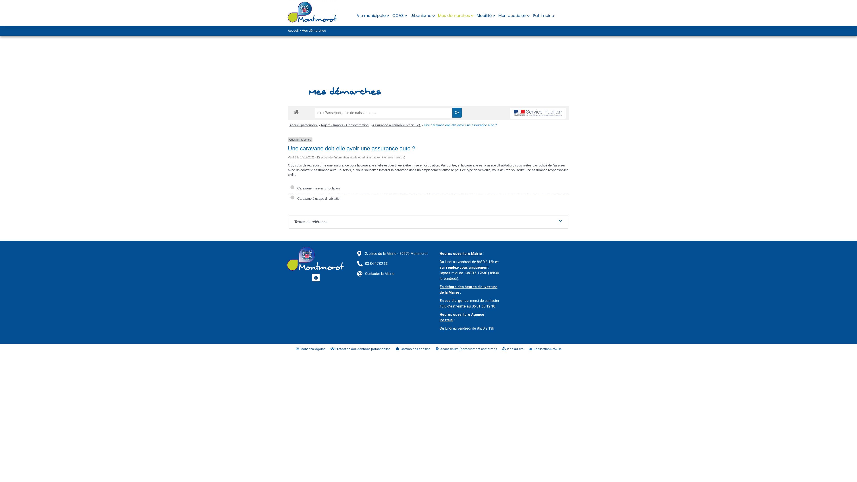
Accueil (293, 31)
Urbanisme (420, 15)
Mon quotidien (512, 15)
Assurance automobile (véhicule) (396, 125)
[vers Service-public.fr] (538, 113)
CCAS (398, 15)
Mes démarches (454, 15)
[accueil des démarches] (296, 112)
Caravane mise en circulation (317, 188)
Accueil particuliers (303, 125)
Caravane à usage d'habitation (318, 198)
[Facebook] (316, 277)
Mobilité (484, 15)
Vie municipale (371, 15)
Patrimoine (543, 15)
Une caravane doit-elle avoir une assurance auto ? (460, 125)
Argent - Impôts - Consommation (345, 125)
